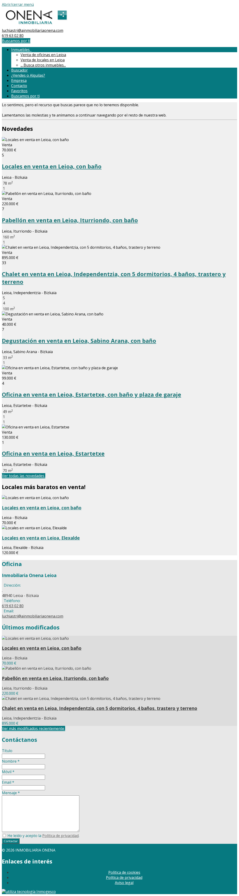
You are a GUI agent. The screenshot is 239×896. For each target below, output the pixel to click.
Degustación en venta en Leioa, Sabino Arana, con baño (79, 340)
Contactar (11, 841)
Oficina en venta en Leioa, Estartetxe (53, 453)
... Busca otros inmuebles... (43, 65)
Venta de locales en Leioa (43, 59)
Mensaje (11, 792)
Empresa (19, 80)
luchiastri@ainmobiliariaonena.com (32, 30)
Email (8, 782)
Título (7, 750)
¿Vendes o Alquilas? (28, 75)
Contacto (19, 85)
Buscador (19, 70)
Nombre (11, 761)
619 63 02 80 (13, 35)
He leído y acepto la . (43, 835)
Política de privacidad (60, 835)
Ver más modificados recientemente (33, 728)
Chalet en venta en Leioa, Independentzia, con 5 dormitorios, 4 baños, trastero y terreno (99, 708)
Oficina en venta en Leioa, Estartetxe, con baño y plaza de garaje (91, 394)
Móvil (8, 771)
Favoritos (19, 90)
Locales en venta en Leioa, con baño (52, 166)
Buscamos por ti (16, 40)
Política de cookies (124, 872)
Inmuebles (21, 49)
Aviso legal (124, 882)
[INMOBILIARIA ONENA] (36, 25)
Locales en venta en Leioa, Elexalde (41, 538)
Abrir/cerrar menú (18, 4)
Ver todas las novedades (23, 475)
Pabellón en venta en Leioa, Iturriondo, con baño (70, 220)
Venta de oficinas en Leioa (43, 54)
